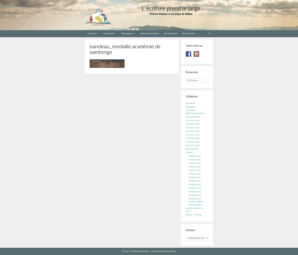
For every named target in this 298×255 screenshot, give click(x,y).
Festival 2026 (195, 195)
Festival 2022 (195, 181)
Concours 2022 (193, 131)
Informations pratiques (149, 34)
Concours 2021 (192, 128)
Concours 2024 (193, 138)
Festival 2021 (194, 177)
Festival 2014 (195, 156)
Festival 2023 (195, 185)
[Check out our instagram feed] (196, 54)
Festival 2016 (195, 160)
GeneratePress (169, 251)
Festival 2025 (195, 192)
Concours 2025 (193, 142)
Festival (189, 153)
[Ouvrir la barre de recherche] (209, 33)
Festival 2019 (195, 170)
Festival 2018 (195, 167)
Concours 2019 (192, 121)
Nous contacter (188, 34)
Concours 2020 (193, 124)
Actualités (190, 103)
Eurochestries (192, 149)
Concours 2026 (193, 145)
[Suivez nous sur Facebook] (188, 54)
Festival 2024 (195, 188)
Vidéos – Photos (193, 215)
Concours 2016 (192, 117)
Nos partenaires (170, 34)
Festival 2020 (195, 174)
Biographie (191, 107)
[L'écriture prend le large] (98, 17)
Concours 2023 (193, 135)
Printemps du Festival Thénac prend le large (196, 202)
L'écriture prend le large (171, 9)
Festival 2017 (194, 163)
